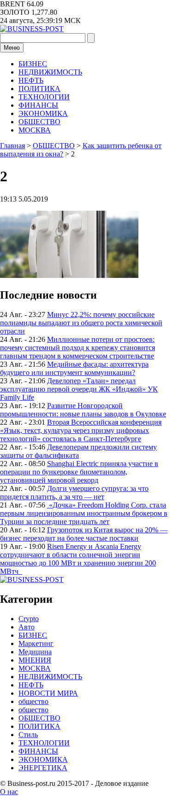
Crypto (28, 619)
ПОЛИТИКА (39, 88)
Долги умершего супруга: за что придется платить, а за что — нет (74, 493)
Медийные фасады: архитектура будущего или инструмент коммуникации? (74, 368)
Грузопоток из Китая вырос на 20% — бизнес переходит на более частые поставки (83, 534)
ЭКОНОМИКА (43, 113)
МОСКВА (34, 130)
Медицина (35, 652)
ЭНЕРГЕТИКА (42, 768)
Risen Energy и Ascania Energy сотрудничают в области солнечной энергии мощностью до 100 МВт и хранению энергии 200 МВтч (78, 558)
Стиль (28, 734)
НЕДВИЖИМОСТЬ (50, 72)
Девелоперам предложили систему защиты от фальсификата (78, 451)
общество (33, 701)
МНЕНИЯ (34, 660)
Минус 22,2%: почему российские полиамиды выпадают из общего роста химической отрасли (81, 323)
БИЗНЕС (32, 64)
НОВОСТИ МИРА (48, 693)
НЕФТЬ (30, 80)
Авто (26, 627)
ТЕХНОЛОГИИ (44, 97)
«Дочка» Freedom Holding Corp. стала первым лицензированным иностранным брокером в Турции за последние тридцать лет (83, 513)
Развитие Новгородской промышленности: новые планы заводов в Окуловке (83, 410)
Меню (12, 47)
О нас (9, 792)
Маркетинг (36, 643)
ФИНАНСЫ (38, 105)
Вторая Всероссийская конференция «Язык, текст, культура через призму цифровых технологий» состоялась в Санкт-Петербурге (80, 430)
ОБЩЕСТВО (39, 122)
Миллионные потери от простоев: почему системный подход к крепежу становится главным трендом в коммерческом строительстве (77, 347)
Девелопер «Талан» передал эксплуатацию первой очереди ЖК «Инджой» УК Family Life (79, 389)
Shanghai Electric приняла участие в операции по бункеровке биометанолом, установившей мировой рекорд (79, 472)
